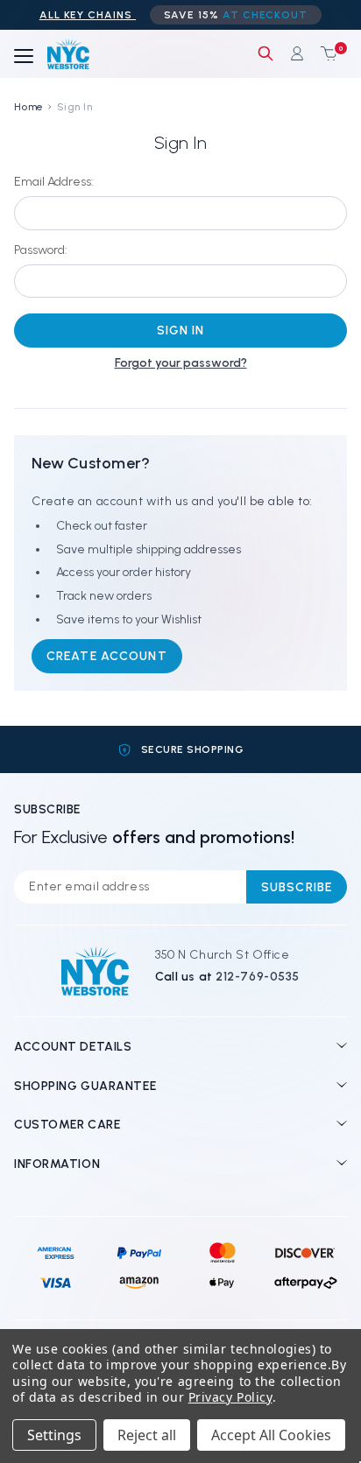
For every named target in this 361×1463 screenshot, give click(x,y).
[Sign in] (297, 53)
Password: (40, 250)
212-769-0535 (258, 976)
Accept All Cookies (271, 1435)
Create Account (106, 656)
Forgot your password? (181, 362)
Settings (54, 1435)
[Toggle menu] (23, 57)
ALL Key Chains (87, 15)
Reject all (146, 1435)
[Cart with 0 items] (325, 53)
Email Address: (54, 181)
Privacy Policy (230, 1397)
